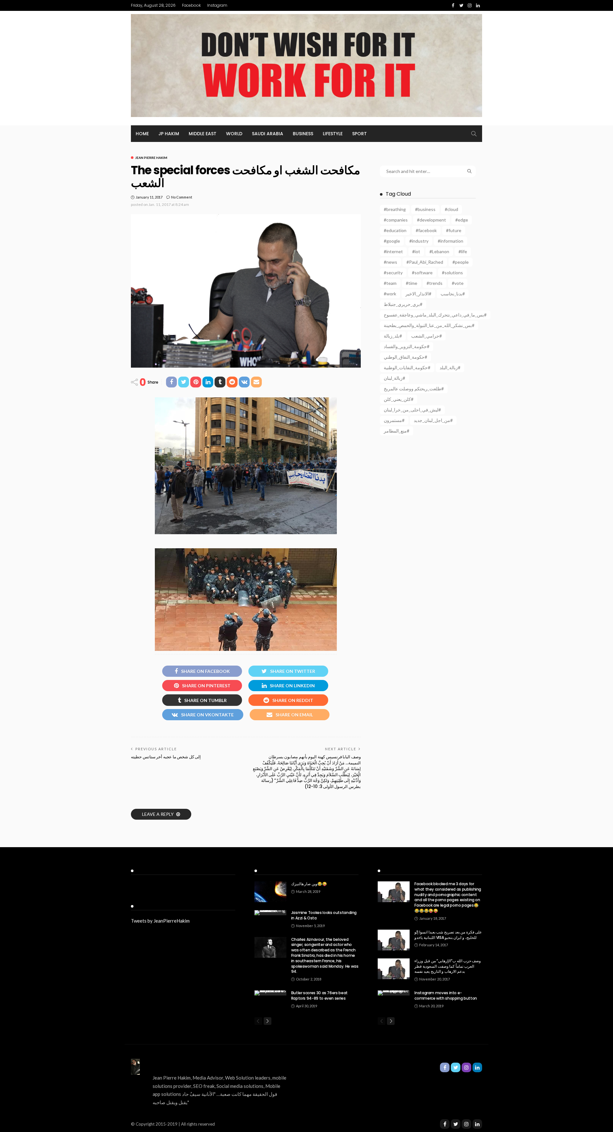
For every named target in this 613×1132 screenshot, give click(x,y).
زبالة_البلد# (450, 367)
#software (422, 272)
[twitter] (455, 1124)
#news (390, 262)
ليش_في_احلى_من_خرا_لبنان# (412, 409)
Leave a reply (158, 814)
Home (142, 133)
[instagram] (466, 1124)
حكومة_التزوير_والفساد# (406, 346)
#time (411, 283)
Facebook (191, 5)
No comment (181, 197)
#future (453, 230)
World (234, 133)
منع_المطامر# (396, 430)
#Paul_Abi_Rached (424, 262)
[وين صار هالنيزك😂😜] (270, 891)
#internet (393, 251)
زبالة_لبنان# (394, 378)
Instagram (217, 5)
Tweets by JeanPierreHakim (160, 921)
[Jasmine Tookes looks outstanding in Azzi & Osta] (270, 912)
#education (395, 230)
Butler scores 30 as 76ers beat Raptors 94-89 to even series (319, 995)
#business (425, 209)
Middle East (202, 133)
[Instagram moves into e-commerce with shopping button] (394, 992)
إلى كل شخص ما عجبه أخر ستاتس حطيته (166, 757)
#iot (416, 251)
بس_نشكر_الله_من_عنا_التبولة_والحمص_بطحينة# (429, 325)
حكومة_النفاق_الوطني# (405, 357)
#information (450, 241)
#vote (458, 283)
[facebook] (445, 1124)
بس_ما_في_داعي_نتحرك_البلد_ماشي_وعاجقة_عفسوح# (435, 314)
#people (460, 262)
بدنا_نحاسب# (453, 293)
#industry (418, 241)
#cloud (451, 209)
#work (390, 293)
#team (390, 283)
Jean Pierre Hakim (151, 157)
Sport (359, 133)
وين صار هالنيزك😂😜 (309, 883)
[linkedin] (477, 1124)
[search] (473, 133)
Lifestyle (333, 133)
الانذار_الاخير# (418, 293)
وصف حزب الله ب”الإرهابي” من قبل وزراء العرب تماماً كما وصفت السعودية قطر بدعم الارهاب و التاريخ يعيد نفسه (447, 966)
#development (431, 219)
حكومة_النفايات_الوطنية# (407, 367)
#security (393, 272)
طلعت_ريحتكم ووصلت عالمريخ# (414, 388)
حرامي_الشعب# (426, 336)
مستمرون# (394, 420)
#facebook (426, 230)
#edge (461, 219)
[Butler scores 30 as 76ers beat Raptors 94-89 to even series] (270, 992)
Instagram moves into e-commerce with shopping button (445, 995)
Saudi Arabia (267, 133)
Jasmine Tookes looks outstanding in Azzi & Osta (324, 915)
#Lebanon (439, 251)
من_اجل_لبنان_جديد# (433, 420)
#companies (396, 219)
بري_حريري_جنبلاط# (403, 304)
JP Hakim (168, 133)
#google (392, 241)
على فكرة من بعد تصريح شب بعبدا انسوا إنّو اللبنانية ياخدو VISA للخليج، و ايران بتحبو (448, 934)
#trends (435, 283)
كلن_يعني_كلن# (398, 399)
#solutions (452, 272)
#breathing (395, 209)
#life (462, 251)
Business (303, 133)
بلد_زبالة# (393, 336)
